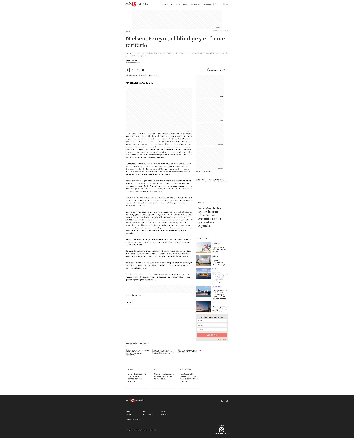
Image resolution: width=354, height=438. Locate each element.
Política (185, 4)
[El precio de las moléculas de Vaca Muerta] (203, 247)
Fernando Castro (133, 60)
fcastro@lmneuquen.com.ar (133, 62)
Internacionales (196, 4)
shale (213, 302)
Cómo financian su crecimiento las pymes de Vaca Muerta (137, 377)
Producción (215, 256)
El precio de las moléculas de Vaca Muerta (219, 250)
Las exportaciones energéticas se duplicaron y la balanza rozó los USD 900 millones (219, 294)
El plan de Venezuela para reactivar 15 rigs (218, 263)
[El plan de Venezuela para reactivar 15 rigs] (203, 260)
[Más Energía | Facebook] (224, 4)
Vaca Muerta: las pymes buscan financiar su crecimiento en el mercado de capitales (210, 217)
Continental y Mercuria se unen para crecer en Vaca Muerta (189, 377)
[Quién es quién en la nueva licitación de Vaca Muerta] (203, 306)
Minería (178, 4)
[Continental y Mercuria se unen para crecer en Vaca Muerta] (190, 358)
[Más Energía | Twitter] (227, 4)
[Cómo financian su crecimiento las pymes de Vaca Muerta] (137, 358)
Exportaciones (215, 243)
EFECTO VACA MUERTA (217, 286)
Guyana (214, 268)
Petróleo (165, 4)
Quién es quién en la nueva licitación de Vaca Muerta (220, 309)
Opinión (128, 31)
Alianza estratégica (185, 369)
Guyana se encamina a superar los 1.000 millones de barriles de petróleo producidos (220, 278)
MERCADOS (201, 202)
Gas (172, 4)
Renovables (207, 4)
